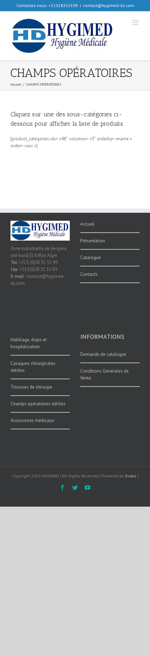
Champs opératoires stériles (38, 404)
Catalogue (90, 257)
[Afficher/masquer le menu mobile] (136, 22)
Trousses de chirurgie (31, 387)
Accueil (87, 224)
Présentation (92, 241)
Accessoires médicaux (32, 420)
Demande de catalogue (103, 354)
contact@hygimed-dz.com (108, 5)
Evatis (130, 475)
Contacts (89, 274)
